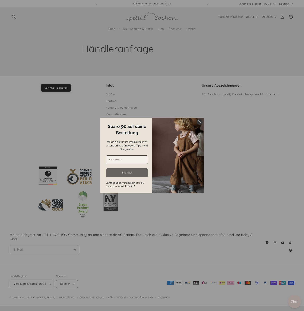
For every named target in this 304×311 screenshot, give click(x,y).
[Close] (199, 122)
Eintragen (126, 172)
